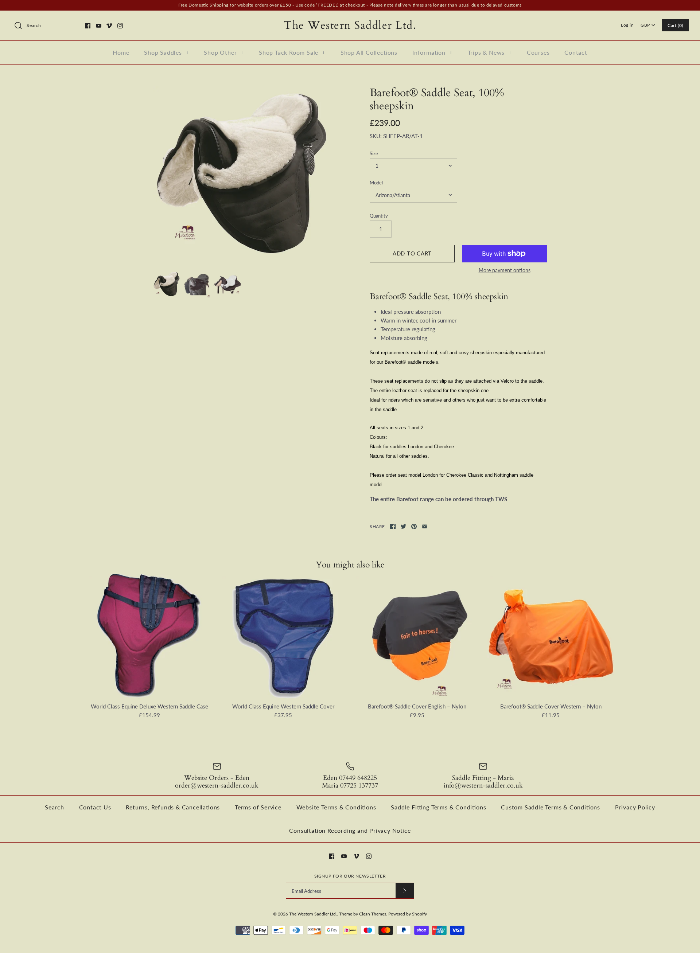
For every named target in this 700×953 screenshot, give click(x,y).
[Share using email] (424, 526)
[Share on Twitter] (403, 526)
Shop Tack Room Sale (292, 52)
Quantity (379, 216)
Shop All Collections (369, 52)
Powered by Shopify (407, 914)
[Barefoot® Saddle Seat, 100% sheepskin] (241, 174)
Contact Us (95, 807)
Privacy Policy (635, 807)
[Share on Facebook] (393, 526)
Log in (627, 25)
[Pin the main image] (414, 526)
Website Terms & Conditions (336, 807)
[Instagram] (120, 25)
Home (121, 52)
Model (376, 182)
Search (54, 807)
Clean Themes (372, 914)
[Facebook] (87, 25)
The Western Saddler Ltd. (313, 914)
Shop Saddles (166, 52)
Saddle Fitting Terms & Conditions (438, 807)
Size (374, 153)
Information (432, 52)
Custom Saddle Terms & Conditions (550, 807)
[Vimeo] (109, 25)
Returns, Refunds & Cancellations (173, 807)
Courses (538, 52)
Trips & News (490, 52)
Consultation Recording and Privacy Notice (350, 830)
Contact (575, 52)
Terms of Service (258, 807)
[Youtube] (98, 25)
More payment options (504, 270)
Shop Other (224, 52)
